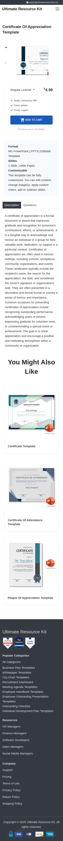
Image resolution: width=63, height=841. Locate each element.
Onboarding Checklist (16, 706)
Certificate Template (21, 446)
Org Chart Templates (15, 677)
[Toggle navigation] (57, 9)
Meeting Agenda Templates (19, 687)
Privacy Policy (11, 790)
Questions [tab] (29, 205)
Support (7, 770)
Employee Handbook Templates (22, 691)
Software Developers (15, 740)
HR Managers (11, 726)
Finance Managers (14, 733)
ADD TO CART (34, 119)
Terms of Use (11, 783)
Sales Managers (12, 746)
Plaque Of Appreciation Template (30, 598)
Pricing (6, 776)
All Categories (11, 662)
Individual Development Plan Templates (27, 711)
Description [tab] (12, 205)
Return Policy (11, 797)
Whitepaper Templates (16, 672)
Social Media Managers (17, 753)
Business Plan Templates (18, 667)
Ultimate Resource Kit (22, 9)
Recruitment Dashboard (17, 682)
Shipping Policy (12, 803)
